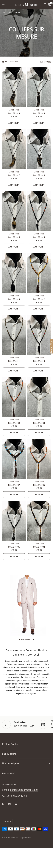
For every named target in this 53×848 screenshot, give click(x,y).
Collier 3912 (39, 299)
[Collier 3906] (39, 459)
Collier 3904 (39, 547)
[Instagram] (11, 804)
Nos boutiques (11, 763)
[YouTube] (18, 804)
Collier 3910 (39, 361)
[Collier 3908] (39, 397)
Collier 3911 (14, 361)
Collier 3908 (39, 423)
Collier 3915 (14, 237)
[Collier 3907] (14, 459)
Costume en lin (26, 640)
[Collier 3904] (39, 521)
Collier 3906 (39, 485)
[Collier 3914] (39, 211)
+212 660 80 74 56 (17, 796)
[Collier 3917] (14, 149)
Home (4, 12)
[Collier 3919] (14, 87)
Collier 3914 (39, 237)
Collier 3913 (14, 299)
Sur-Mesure (9, 753)
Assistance (8, 773)
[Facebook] (5, 804)
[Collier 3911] (14, 335)
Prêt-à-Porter (10, 744)
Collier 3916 (39, 175)
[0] (49, 4)
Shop (10, 12)
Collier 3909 (14, 423)
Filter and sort (12, 62)
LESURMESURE (14, 110)
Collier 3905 (14, 547)
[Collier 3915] (14, 211)
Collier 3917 (14, 175)
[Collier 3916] (39, 149)
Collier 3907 (14, 485)
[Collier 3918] (39, 87)
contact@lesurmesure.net (24, 789)
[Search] (45, 4)
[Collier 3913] (14, 273)
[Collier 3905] (14, 521)
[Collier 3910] (39, 335)
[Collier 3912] (39, 273)
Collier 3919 (14, 113)
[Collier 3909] (14, 397)
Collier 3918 (39, 113)
